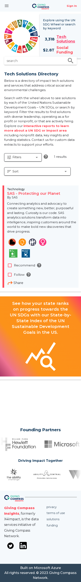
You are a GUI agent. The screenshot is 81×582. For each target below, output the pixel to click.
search (70, 60)
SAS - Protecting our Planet (33, 193)
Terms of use (56, 513)
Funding (52, 525)
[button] (23, 157)
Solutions (53, 519)
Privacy (52, 507)
